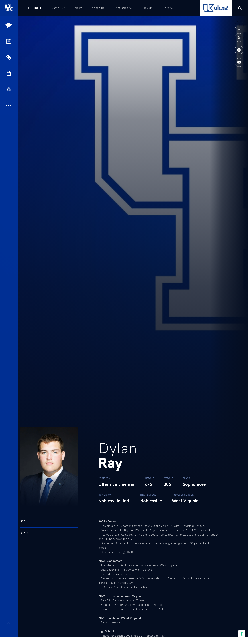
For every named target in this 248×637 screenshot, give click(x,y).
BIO (23, 521)
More (165, 8)
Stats (24, 533)
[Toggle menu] (9, 623)
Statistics (121, 8)
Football (35, 8)
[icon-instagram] (239, 50)
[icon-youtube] (239, 62)
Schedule (98, 8)
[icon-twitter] (239, 37)
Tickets (148, 8)
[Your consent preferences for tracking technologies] (241, 633)
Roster (55, 8)
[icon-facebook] (239, 25)
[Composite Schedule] (8, 41)
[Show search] (240, 8)
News (78, 8)
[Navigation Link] (9, 25)
